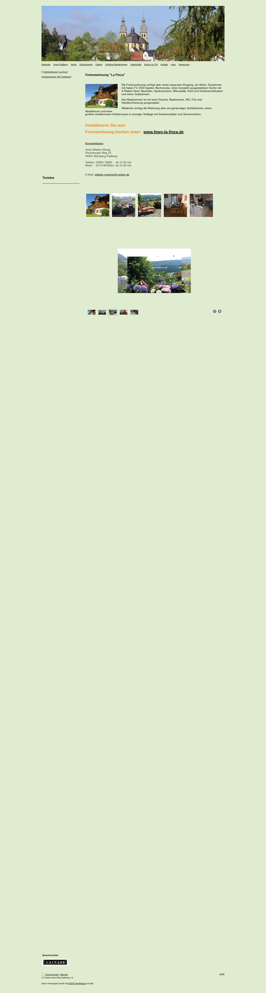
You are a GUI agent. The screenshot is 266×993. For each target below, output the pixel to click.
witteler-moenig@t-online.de (112, 174)
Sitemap (64, 974)
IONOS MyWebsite (77, 983)
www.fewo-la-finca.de (164, 132)
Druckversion (52, 974)
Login (222, 974)
